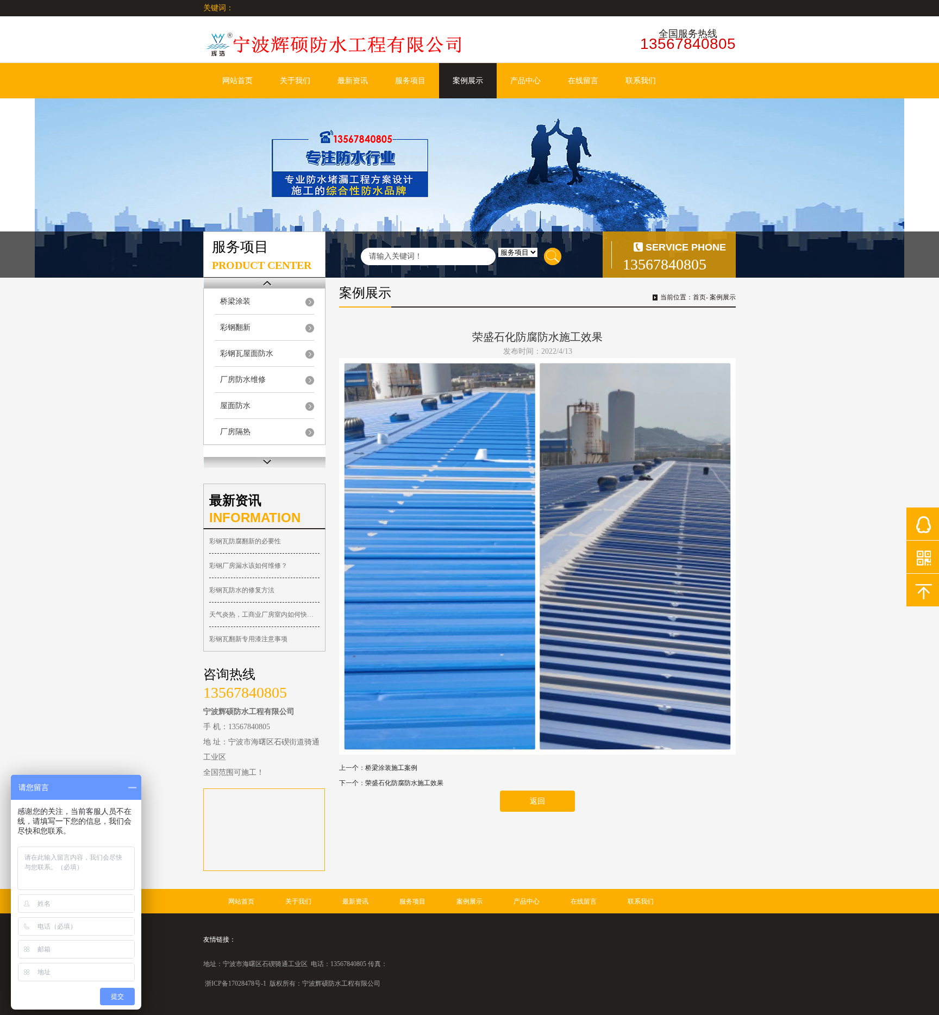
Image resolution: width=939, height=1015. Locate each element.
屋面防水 (235, 406)
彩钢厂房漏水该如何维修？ (248, 565)
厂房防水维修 (243, 379)
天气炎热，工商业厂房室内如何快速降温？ (264, 614)
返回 (537, 801)
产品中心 (525, 81)
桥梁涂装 (235, 301)
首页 (699, 297)
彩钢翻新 (235, 327)
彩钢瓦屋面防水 (246, 353)
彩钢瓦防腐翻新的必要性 (245, 541)
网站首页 (237, 81)
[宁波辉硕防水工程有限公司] (333, 45)
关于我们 (295, 81)
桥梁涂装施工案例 (391, 768)
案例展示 (468, 81)
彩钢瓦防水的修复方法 (241, 590)
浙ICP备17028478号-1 (235, 983)
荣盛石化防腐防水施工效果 (404, 783)
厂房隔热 (235, 432)
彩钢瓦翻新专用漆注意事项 (248, 639)
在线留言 (583, 81)
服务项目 (410, 81)
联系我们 (640, 81)
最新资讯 (352, 81)
